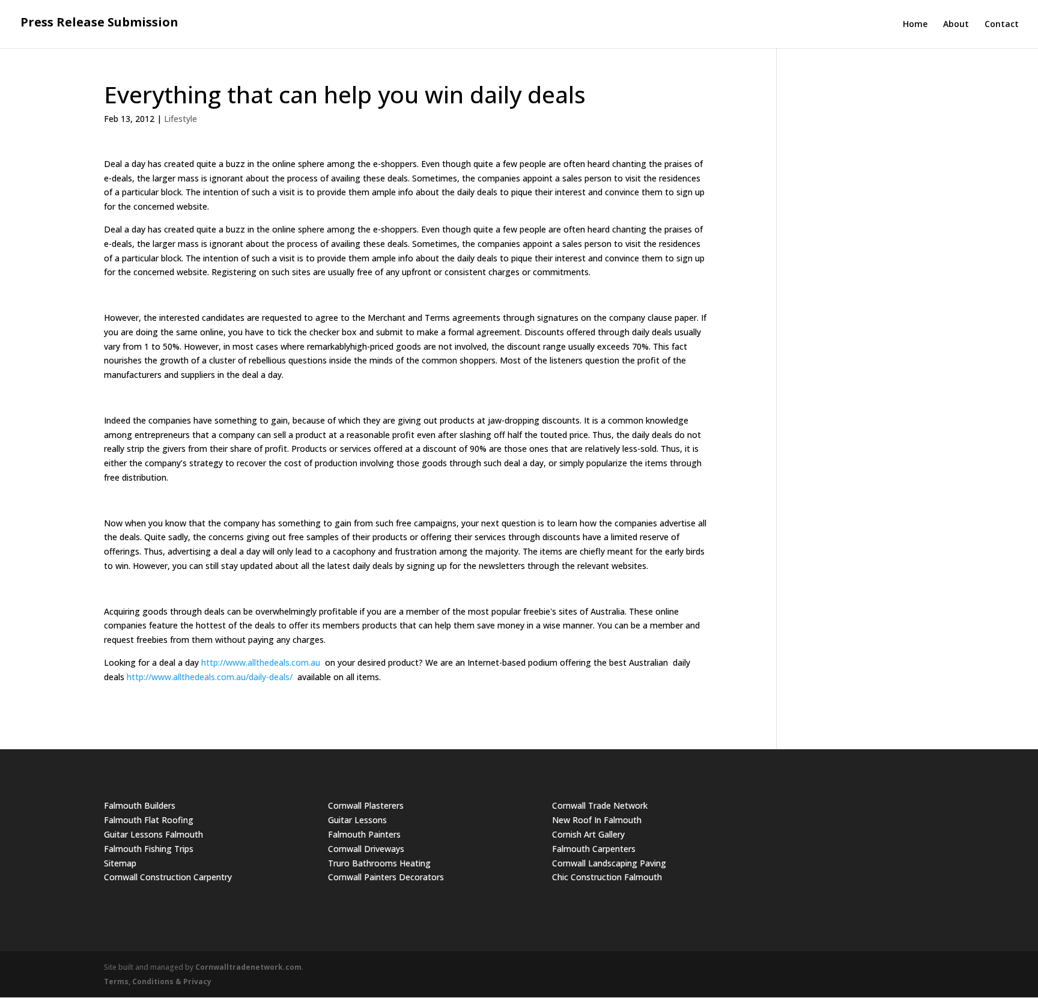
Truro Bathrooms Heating (379, 863)
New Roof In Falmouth (597, 820)
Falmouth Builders (139, 805)
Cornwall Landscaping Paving (609, 863)
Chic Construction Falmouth (607, 877)
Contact (1002, 24)
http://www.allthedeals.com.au (260, 662)
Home (915, 24)
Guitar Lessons (357, 820)
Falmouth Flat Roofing (148, 820)
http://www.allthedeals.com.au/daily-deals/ (210, 677)
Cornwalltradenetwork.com (248, 967)
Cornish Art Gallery (588, 834)
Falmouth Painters (364, 834)
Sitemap (120, 863)
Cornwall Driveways (366, 848)
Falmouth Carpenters (594, 848)
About (956, 24)
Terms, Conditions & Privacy (157, 981)
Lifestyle (180, 118)
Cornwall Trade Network (600, 805)
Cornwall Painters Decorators (386, 877)
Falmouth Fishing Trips (148, 848)
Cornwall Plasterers (366, 805)
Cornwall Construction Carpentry (168, 877)
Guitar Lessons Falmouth (153, 834)
